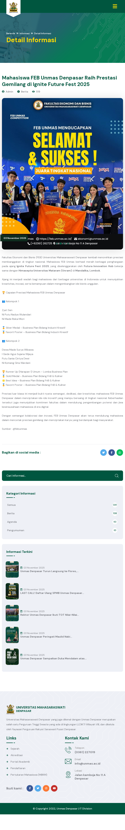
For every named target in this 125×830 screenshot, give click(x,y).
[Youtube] (54, 788)
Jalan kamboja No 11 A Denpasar (90, 776)
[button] (57, 243)
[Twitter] (38, 788)
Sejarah (15, 748)
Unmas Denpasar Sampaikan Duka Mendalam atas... (53, 658)
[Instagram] (46, 788)
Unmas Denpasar (67, 808)
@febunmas (20, 429)
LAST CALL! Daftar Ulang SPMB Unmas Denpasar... (52, 593)
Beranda (10, 33)
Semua (62, 505)
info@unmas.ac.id (87, 764)
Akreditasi (17, 755)
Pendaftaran (18, 768)
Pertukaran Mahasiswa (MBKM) (29, 774)
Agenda (61, 522)
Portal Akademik (20, 761)
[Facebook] (30, 788)
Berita (62, 513)
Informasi (25, 33)
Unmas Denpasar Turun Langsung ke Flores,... (49, 571)
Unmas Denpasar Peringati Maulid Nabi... (46, 636)
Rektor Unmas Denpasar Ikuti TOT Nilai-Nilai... (49, 615)
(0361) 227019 (85, 752)
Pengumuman (61, 530)
